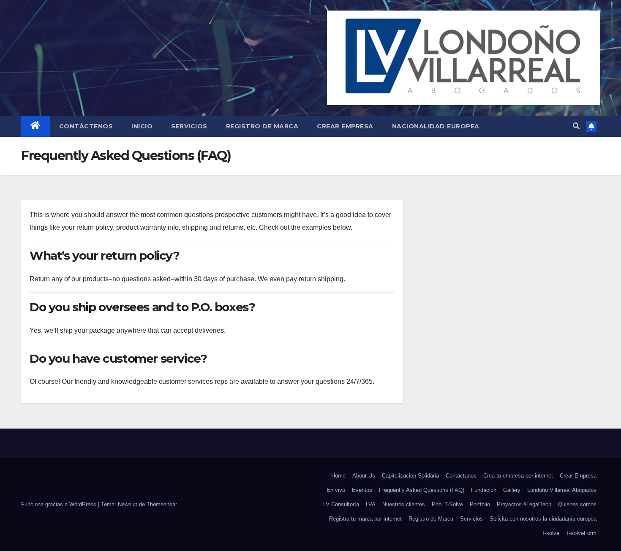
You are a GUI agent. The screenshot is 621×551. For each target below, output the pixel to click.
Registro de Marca (262, 126)
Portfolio (480, 504)
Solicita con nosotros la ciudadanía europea (543, 519)
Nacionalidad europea (435, 126)
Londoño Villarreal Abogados (561, 490)
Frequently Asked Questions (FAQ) (421, 490)
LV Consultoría (341, 504)
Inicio (142, 126)
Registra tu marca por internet (365, 519)
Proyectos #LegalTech (524, 504)
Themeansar (162, 504)
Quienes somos (577, 504)
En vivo (336, 490)
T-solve (550, 533)
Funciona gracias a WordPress (59, 504)
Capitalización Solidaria (410, 475)
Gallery (511, 490)
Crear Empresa (345, 126)
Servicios (189, 126)
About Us (363, 475)
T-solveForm (581, 533)
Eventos (362, 490)
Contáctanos (461, 475)
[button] (576, 126)
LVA (371, 504)
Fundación (483, 490)
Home (338, 475)
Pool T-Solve (447, 504)
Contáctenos (86, 126)
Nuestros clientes (403, 504)
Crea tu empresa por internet (518, 475)
